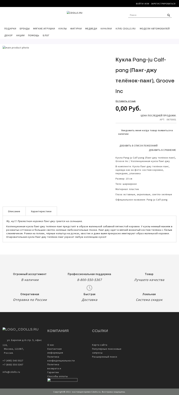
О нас (50, 344)
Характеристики (41, 211)
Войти (140, 3)
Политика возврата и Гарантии (54, 368)
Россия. (8, 352)
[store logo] (89, 16)
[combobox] (150, 15)
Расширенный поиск (104, 356)
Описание (14, 211)
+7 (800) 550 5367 (13, 364)
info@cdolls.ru (11, 371)
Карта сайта (99, 344)
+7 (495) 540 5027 (13, 360)
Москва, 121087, (13, 348)
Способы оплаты (57, 376)
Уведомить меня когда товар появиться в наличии (145, 132)
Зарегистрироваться (163, 3)
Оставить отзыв (126, 101)
